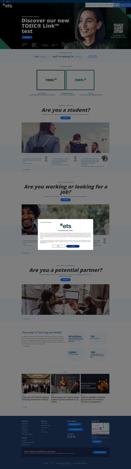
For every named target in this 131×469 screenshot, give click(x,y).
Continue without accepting (45, 222)
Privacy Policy (43, 241)
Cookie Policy (51, 241)
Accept (73, 246)
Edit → (58, 246)
